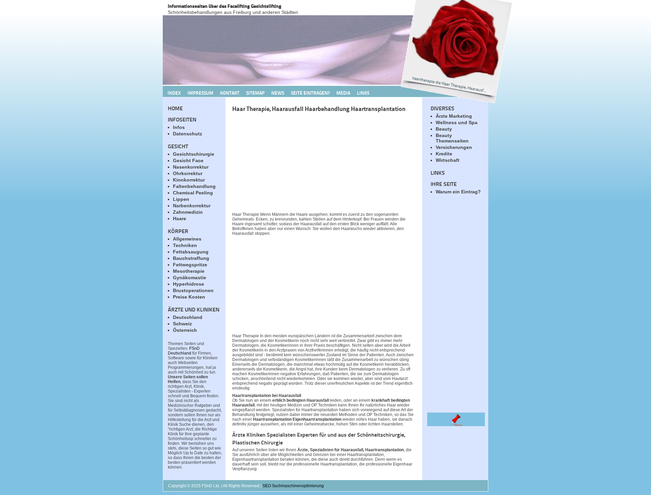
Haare (179, 218)
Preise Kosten (189, 297)
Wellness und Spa (456, 122)
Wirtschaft (447, 160)
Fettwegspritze (190, 264)
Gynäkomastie (189, 277)
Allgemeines (187, 239)
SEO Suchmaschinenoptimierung (293, 485)
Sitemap (255, 92)
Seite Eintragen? (310, 92)
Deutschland (187, 317)
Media (343, 92)
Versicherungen (454, 147)
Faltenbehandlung (194, 186)
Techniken (185, 245)
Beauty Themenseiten (452, 138)
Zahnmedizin (188, 212)
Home (175, 108)
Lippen (181, 199)
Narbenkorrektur (192, 205)
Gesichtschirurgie (193, 154)
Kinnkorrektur (189, 180)
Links (363, 92)
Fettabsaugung (191, 251)
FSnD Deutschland (184, 351)
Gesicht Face (188, 160)
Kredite (444, 153)
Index (174, 92)
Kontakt (229, 92)
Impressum (200, 92)
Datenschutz (187, 133)
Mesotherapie (188, 271)
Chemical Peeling (193, 192)
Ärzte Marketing (454, 116)
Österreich (185, 330)
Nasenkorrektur (191, 167)
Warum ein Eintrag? (458, 191)
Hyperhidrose (188, 284)
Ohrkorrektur (187, 173)
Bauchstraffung (191, 258)
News (277, 92)
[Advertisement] (312, 163)
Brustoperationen (193, 290)
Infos (179, 127)
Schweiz (182, 323)
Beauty (444, 129)
